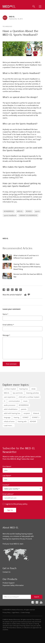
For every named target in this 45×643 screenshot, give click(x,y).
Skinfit (17, 175)
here (15, 194)
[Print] (20, 289)
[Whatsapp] (12, 289)
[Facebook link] (33, 602)
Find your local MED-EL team (13, 544)
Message (6, 335)
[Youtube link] (41, 602)
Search (36, 597)
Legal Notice (15, 612)
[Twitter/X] (8, 289)
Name (5, 314)
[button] (40, 6)
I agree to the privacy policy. (16, 504)
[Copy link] (16, 289)
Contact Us (6, 572)
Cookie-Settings (25, 612)
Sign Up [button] (10, 510)
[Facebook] (4, 289)
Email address (8, 325)
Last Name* (7, 476)
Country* (6, 485)
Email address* (8, 494)
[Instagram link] (37, 602)
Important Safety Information (13, 585)
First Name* (7, 466)
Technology (7, 26)
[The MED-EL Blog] (9, 6)
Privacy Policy (6, 612)
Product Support (8, 583)
